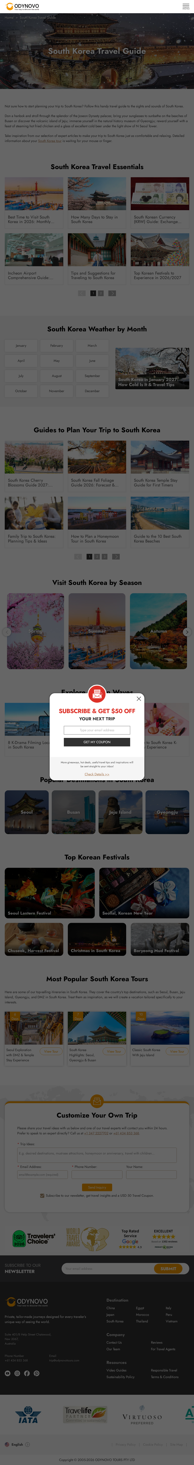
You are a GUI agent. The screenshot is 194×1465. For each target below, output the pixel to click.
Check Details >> (97, 774)
